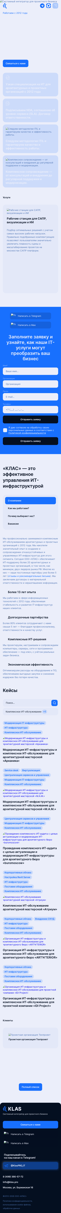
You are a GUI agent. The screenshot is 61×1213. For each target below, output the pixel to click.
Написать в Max (27, 325)
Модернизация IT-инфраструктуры (24, 723)
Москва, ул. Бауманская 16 (18, 1187)
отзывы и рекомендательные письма (29, 576)
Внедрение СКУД (44, 918)
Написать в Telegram (29, 316)
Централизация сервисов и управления (27, 775)
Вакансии (13, 523)
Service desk (11, 770)
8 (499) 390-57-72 (13, 1176)
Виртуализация (31, 770)
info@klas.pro (10, 1182)
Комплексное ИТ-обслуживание (23, 732)
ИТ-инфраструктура (16, 727)
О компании (14, 500)
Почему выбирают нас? (21, 516)
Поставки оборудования (18, 886)
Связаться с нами (16, 63)
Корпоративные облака (18, 872)
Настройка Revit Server (17, 877)
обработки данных (11, 1208)
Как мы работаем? (18, 508)
